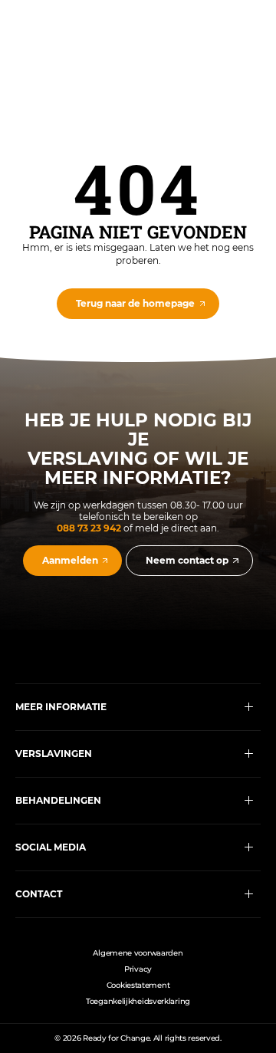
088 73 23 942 (89, 528)
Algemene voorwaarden (137, 953)
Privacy (138, 969)
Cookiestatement (138, 985)
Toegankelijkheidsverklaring (138, 1001)
